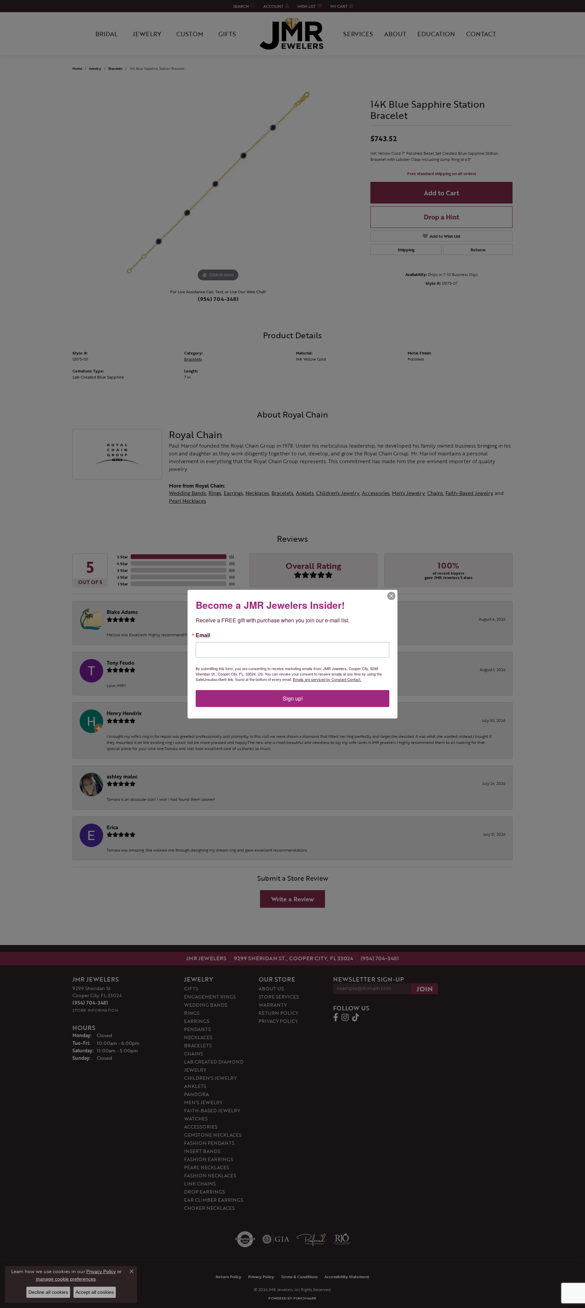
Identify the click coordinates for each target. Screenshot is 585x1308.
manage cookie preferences (66, 1279)
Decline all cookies (48, 1292)
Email (203, 635)
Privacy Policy (101, 1271)
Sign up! (293, 698)
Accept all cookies (94, 1292)
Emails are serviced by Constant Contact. (327, 679)
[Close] (391, 596)
